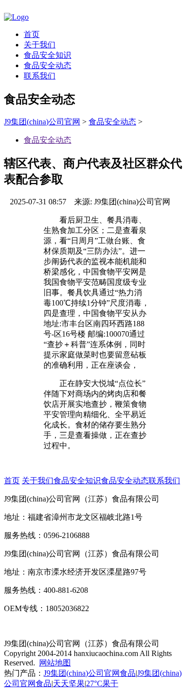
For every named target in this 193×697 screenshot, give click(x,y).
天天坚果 (69, 683)
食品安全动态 (47, 65)
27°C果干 (102, 683)
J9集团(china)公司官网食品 (90, 673)
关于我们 (39, 44)
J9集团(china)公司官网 (42, 121)
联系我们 (39, 76)
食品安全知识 (47, 55)
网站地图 (55, 662)
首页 (32, 34)
